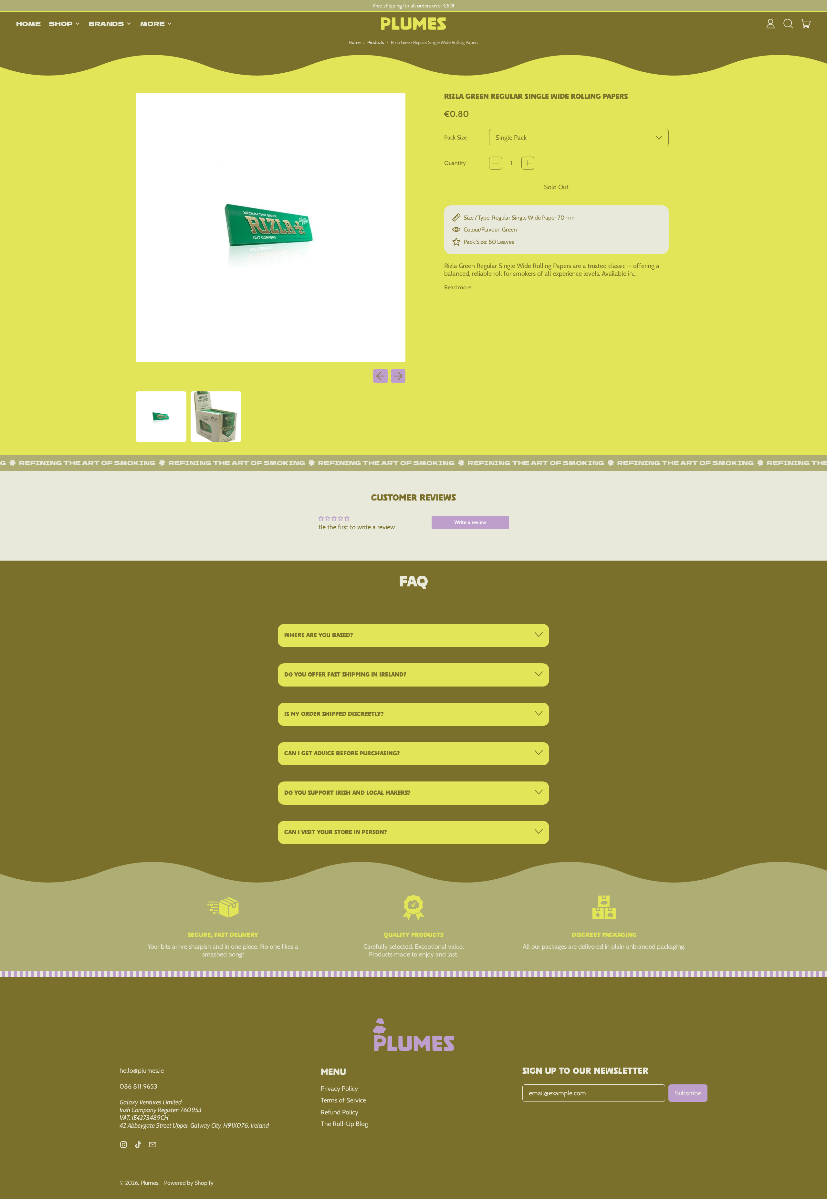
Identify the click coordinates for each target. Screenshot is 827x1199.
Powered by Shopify (189, 1182)
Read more (457, 287)
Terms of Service (343, 1100)
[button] (788, 23)
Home (28, 23)
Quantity (455, 163)
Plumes (149, 1182)
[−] (495, 163)
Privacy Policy (339, 1088)
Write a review (470, 522)
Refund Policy (339, 1112)
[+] (527, 163)
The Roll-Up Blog (344, 1124)
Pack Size (455, 137)
